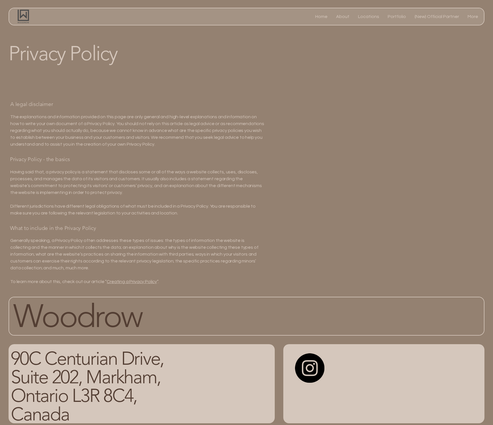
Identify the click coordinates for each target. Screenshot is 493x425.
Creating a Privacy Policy (132, 281)
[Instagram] (309, 368)
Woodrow (81, 316)
